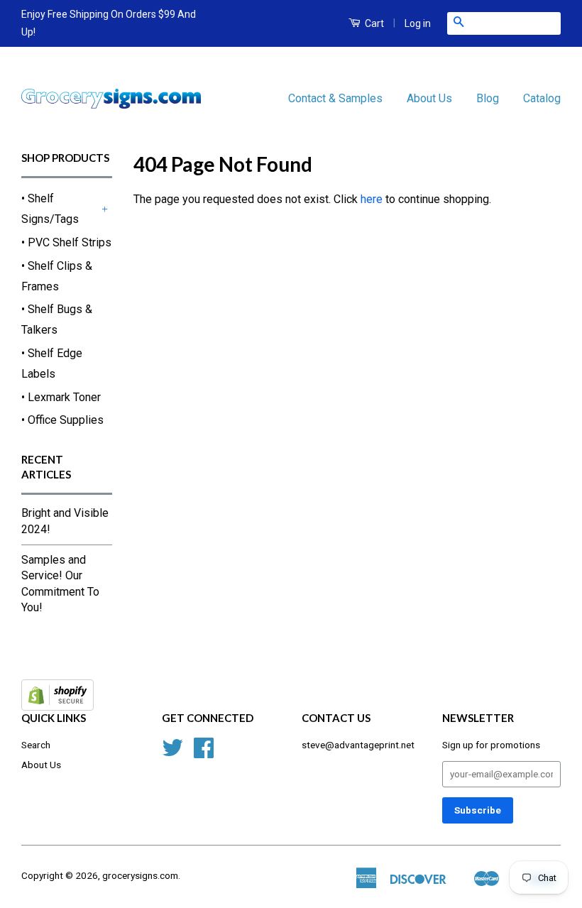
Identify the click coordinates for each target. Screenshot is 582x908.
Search (35, 744)
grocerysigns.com (140, 875)
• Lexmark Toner (61, 397)
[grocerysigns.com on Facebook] (203, 752)
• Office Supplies (62, 420)
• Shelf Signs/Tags (50, 209)
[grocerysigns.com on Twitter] (172, 752)
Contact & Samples (335, 98)
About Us (429, 98)
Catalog (542, 98)
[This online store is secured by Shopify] (57, 706)
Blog (487, 98)
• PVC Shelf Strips (66, 242)
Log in (418, 23)
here (372, 199)
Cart (373, 23)
